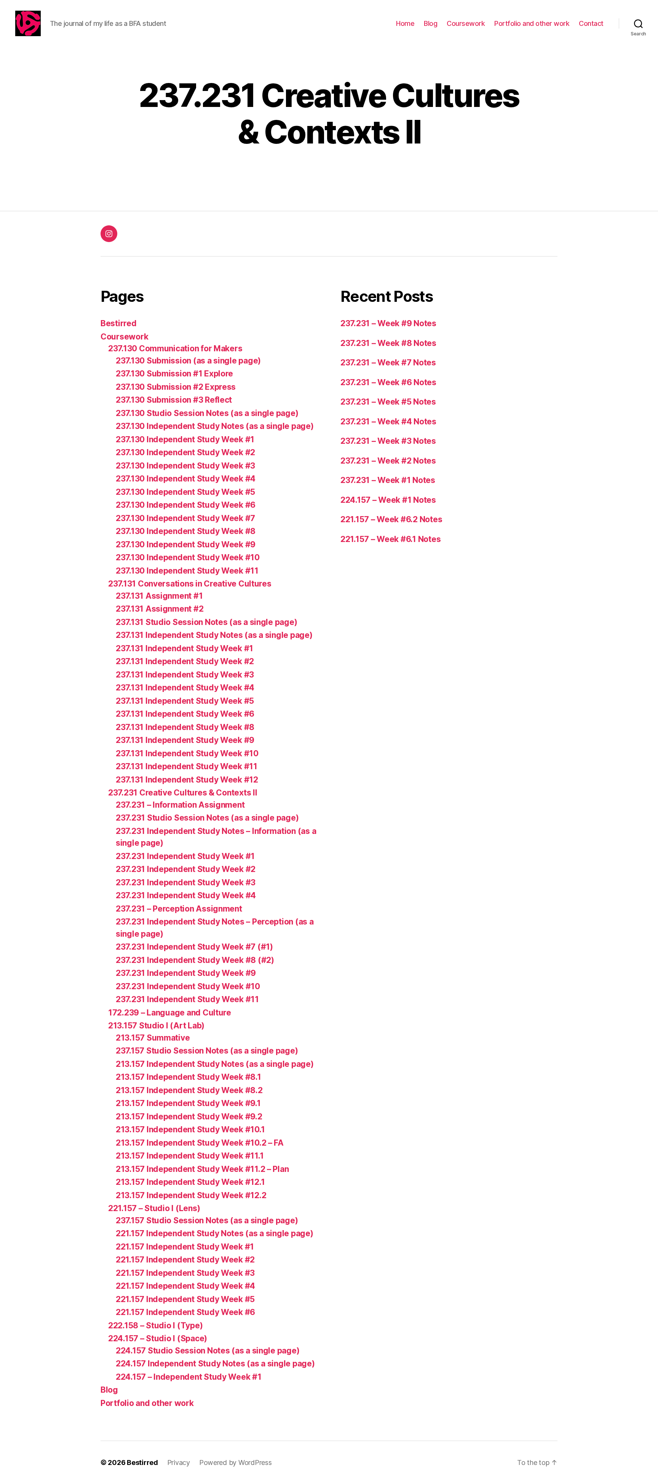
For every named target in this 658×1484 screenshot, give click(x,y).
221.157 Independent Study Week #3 (185, 1273)
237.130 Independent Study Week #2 (185, 452)
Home (405, 23)
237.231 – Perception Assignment (179, 908)
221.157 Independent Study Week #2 (185, 1259)
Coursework (466, 23)
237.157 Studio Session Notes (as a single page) (207, 1050)
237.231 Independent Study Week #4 (186, 895)
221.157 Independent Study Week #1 (185, 1246)
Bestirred (119, 323)
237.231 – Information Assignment (180, 805)
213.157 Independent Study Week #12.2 (191, 1195)
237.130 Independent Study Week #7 (185, 518)
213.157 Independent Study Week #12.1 (190, 1182)
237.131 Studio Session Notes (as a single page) (206, 622)
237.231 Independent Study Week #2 (186, 869)
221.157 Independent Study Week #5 (185, 1299)
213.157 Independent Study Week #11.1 (190, 1155)
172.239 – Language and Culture (169, 1012)
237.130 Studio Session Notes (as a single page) (207, 413)
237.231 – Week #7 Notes (388, 362)
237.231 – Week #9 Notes (388, 323)
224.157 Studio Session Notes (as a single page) (207, 1350)
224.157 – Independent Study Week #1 (189, 1377)
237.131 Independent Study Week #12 (187, 779)
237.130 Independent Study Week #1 (185, 439)
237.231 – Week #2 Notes (388, 460)
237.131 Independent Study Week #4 (185, 687)
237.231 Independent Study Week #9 (186, 973)
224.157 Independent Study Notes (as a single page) (215, 1363)
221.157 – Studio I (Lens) (154, 1208)
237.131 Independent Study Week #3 (185, 674)
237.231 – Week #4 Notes (388, 421)
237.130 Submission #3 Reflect (174, 400)
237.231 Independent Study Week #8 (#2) (195, 960)
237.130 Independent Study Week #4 (186, 478)
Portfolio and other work (531, 23)
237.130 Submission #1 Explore (174, 373)
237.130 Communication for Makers (175, 348)
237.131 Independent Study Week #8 (185, 727)
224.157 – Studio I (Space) (157, 1338)
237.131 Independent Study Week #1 (184, 648)
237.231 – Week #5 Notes (388, 401)
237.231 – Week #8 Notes (388, 343)
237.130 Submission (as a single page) (188, 360)
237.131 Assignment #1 (159, 596)
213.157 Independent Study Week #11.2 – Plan (202, 1169)
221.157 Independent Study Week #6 (185, 1312)
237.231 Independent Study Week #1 (185, 856)
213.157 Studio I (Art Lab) (156, 1025)
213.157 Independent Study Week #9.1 (188, 1103)
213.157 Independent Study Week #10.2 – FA (200, 1143)
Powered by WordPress (235, 1462)
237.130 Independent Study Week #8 (186, 531)
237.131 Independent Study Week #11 (186, 766)
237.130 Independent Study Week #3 (185, 465)
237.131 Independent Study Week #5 (185, 701)
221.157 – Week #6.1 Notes (390, 539)
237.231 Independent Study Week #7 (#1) (194, 947)
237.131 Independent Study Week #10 (187, 753)
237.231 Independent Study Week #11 (187, 999)
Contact (591, 23)
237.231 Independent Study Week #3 (186, 882)
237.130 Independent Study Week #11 (187, 570)
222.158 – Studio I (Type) (155, 1325)
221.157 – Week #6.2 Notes (391, 519)
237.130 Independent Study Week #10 (188, 557)
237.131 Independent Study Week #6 (185, 714)
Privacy (178, 1462)
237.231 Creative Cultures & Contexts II (182, 792)
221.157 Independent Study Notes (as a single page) (214, 1233)
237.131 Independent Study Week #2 (185, 661)
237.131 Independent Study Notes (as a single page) (214, 635)
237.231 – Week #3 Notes (388, 441)
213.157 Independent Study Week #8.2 (189, 1090)
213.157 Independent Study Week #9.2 (189, 1116)
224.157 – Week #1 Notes (388, 500)
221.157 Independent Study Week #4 (185, 1286)
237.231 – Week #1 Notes (387, 480)
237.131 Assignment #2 (159, 609)
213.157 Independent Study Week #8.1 (188, 1077)
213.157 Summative (153, 1037)
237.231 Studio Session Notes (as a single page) (207, 817)
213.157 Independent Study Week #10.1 (190, 1129)
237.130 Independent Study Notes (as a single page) (215, 426)
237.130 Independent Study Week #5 (185, 492)
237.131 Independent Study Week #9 (185, 740)
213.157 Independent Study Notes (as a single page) (215, 1064)
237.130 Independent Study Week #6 (186, 505)
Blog (430, 23)
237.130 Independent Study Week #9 (186, 544)
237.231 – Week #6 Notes (388, 382)
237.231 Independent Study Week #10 (188, 986)
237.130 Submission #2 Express (176, 387)
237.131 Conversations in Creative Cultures (190, 583)
